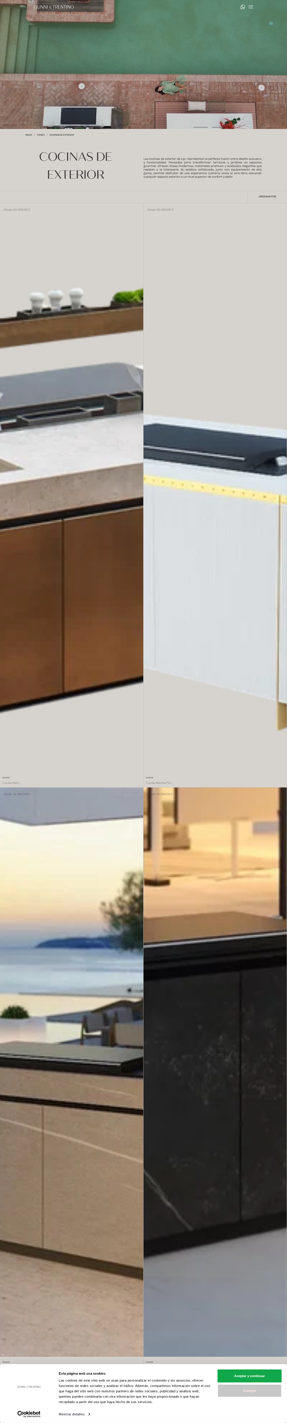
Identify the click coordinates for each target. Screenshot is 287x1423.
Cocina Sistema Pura (12, 782)
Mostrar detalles (72, 1414)
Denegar (249, 1390)
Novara (6, 778)
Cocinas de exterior (61, 135)
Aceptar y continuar (249, 1376)
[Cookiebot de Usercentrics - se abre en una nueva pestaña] (29, 1414)
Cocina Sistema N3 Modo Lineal (160, 782)
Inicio (28, 135)
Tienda (41, 135)
